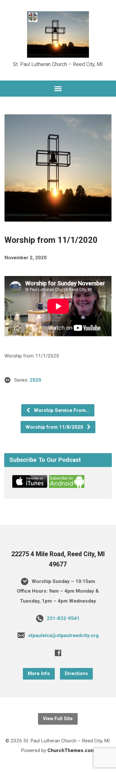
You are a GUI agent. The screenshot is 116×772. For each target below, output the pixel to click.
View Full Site (58, 718)
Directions (76, 673)
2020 (35, 380)
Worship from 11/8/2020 (54, 427)
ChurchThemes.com (71, 750)
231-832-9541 (63, 618)
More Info (39, 673)
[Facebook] (58, 653)
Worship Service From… (61, 410)
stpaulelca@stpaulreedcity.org (63, 635)
